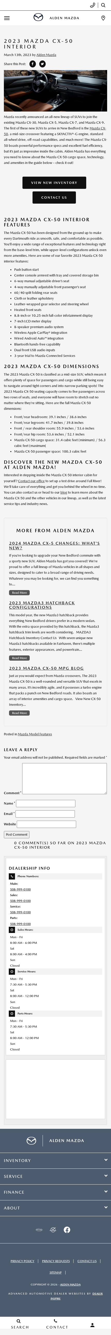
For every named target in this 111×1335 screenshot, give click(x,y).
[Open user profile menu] (92, 1325)
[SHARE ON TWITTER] (42, 63)
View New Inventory (54, 183)
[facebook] (67, 1229)
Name (9, 803)
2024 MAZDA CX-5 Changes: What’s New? (54, 545)
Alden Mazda (46, 55)
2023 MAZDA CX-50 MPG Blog (46, 668)
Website (10, 824)
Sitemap (56, 1272)
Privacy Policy (22, 1261)
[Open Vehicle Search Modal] (104, 5)
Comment (12, 793)
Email (9, 814)
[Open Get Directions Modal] (103, 18)
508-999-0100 (20, 889)
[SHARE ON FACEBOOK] (32, 63)
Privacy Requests (56, 1261)
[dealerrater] (53, 1229)
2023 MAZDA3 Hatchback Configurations (42, 605)
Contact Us (54, 197)
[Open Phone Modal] (93, 5)
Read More (19, 592)
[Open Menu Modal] (7, 18)
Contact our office (31, 481)
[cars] (39, 1229)
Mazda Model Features (35, 734)
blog (63, 492)
